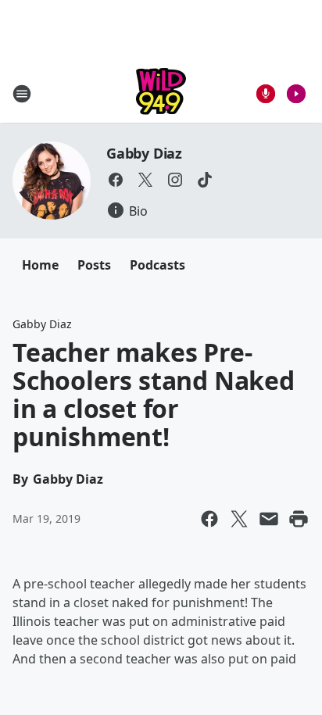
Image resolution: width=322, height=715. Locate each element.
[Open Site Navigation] (22, 93)
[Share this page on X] (239, 519)
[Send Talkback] (265, 93)
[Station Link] (161, 93)
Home (40, 264)
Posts (94, 264)
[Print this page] (298, 519)
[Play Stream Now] (296, 93)
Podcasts (157, 264)
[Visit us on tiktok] (204, 179)
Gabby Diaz (144, 153)
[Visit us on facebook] (115, 179)
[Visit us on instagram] (175, 179)
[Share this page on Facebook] (209, 519)
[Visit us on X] (145, 179)
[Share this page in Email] (269, 519)
